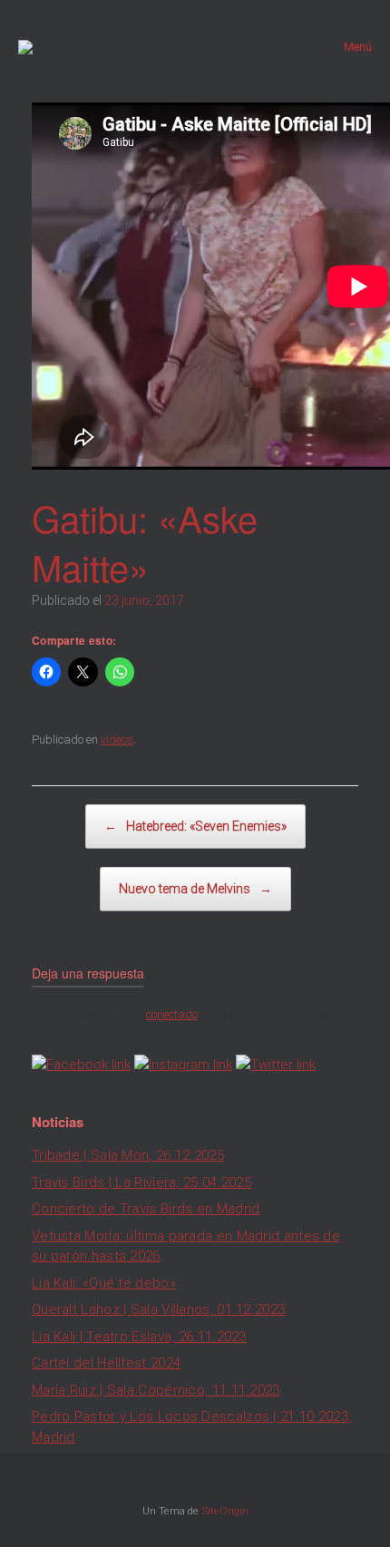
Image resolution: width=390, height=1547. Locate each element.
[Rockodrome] (25, 47)
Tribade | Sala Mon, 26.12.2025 (128, 1155)
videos (117, 739)
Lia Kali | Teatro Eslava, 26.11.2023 (139, 1336)
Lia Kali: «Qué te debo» (104, 1283)
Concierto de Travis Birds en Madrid (146, 1209)
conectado (172, 1014)
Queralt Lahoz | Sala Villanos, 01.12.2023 (158, 1309)
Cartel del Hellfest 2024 (106, 1363)
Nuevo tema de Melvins (195, 888)
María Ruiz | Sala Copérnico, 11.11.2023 (156, 1390)
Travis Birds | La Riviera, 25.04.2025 (141, 1182)
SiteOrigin (225, 1510)
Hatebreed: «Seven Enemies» (195, 826)
